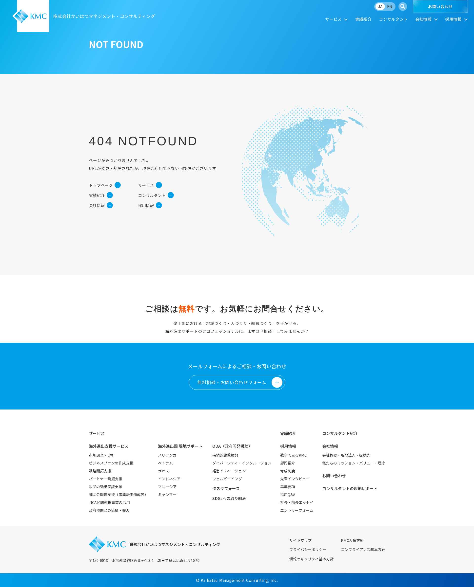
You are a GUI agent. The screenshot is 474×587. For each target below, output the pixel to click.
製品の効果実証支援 (105, 486)
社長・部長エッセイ (297, 502)
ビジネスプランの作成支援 (111, 462)
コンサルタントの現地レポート (349, 488)
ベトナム (165, 462)
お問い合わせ (440, 6)
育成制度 (287, 470)
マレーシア (167, 486)
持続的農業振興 (225, 455)
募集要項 (287, 486)
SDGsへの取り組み (229, 498)
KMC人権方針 (352, 540)
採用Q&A (287, 494)
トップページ (101, 185)
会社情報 (423, 19)
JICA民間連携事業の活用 (109, 502)
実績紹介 (363, 19)
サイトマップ (300, 540)
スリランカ (167, 455)
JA (380, 6)
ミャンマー (167, 494)
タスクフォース (226, 488)
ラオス (163, 470)
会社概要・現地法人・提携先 (346, 455)
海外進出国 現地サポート (180, 446)
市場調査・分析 (102, 455)
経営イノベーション (229, 470)
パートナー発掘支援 (105, 478)
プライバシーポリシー (307, 549)
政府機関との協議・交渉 (109, 510)
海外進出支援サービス (108, 446)
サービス (333, 19)
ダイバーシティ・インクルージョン (241, 462)
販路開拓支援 (100, 470)
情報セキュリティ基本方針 (311, 558)
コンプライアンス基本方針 (363, 549)
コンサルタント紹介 (340, 433)
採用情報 (453, 19)
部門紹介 (287, 462)
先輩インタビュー (295, 478)
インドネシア (169, 478)
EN (389, 6)
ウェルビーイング (227, 478)
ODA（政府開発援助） (232, 446)
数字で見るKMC (293, 455)
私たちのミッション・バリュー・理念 (353, 462)
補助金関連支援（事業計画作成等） (118, 494)
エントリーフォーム (296, 510)
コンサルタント (393, 19)
